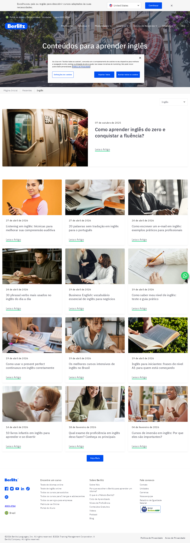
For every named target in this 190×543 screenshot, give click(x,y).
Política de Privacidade (81, 66)
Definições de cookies (63, 74)
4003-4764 (10, 506)
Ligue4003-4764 (62, 17)
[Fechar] (140, 58)
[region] (96, 68)
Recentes (27, 90)
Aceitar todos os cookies (128, 74)
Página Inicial (11, 90)
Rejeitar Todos (104, 74)
